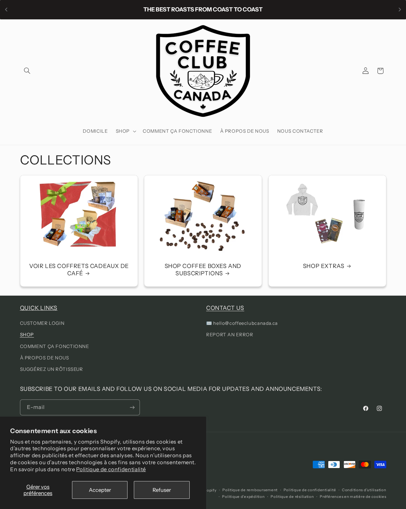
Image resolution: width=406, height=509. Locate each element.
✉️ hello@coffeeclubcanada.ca (242, 323)
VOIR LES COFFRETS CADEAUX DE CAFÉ (78, 269)
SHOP (27, 335)
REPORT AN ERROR (229, 335)
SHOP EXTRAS (323, 265)
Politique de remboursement (250, 490)
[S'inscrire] (132, 407)
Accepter (100, 490)
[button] (27, 71)
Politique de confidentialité (111, 469)
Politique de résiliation (292, 496)
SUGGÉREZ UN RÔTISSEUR (51, 369)
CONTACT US (225, 308)
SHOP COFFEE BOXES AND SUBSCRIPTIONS (203, 269)
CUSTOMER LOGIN (42, 323)
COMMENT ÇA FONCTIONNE (54, 346)
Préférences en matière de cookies (353, 496)
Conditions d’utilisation (364, 490)
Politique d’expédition (243, 496)
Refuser (162, 490)
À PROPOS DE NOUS (44, 358)
